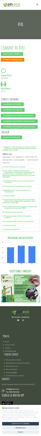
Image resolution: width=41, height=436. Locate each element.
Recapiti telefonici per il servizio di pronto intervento (19, 181)
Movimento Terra (12, 366)
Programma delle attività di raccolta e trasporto (17, 216)
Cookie (7, 348)
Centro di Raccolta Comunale (14, 167)
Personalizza (21, 428)
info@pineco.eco (12, 389)
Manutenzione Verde (13, 360)
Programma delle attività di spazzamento (19, 221)
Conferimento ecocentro (15, 376)
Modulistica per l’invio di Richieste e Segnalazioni (17, 191)
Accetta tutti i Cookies (20, 423)
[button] (12, 54)
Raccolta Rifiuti (11, 369)
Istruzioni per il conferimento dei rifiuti (18, 186)
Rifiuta (20, 432)
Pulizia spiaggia (11, 373)
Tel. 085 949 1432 (12, 392)
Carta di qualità (9, 196)
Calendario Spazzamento (13, 212)
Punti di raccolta (10, 225)
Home (7, 342)
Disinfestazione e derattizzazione (18, 363)
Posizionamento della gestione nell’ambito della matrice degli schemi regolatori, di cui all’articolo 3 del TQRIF (19, 201)
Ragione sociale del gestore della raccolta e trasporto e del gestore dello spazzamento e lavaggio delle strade (19, 148)
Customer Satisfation (12, 229)
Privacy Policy (10, 345)
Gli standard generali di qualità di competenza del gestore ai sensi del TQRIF (20, 207)
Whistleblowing (10, 351)
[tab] (20, 148)
